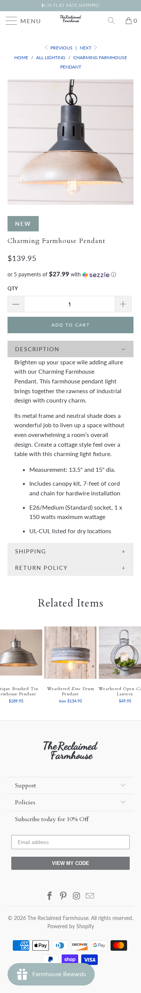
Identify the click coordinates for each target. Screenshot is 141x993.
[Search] (114, 20)
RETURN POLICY (41, 567)
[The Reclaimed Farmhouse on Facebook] (50, 896)
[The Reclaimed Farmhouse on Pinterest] (63, 896)
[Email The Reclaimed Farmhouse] (90, 896)
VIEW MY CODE (70, 863)
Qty (13, 288)
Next (86, 48)
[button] (70, 274)
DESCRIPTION (37, 349)
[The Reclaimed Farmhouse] (70, 18)
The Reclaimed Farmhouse (57, 918)
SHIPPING (30, 551)
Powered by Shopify (70, 926)
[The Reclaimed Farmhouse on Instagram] (77, 896)
